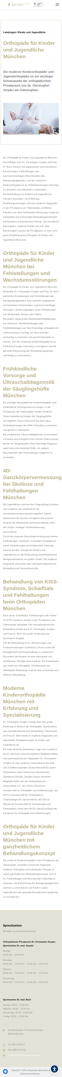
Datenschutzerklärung (29, 1074)
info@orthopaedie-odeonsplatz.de (24, 1055)
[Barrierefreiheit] (54, 1069)
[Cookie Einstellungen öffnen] (5, 1073)
